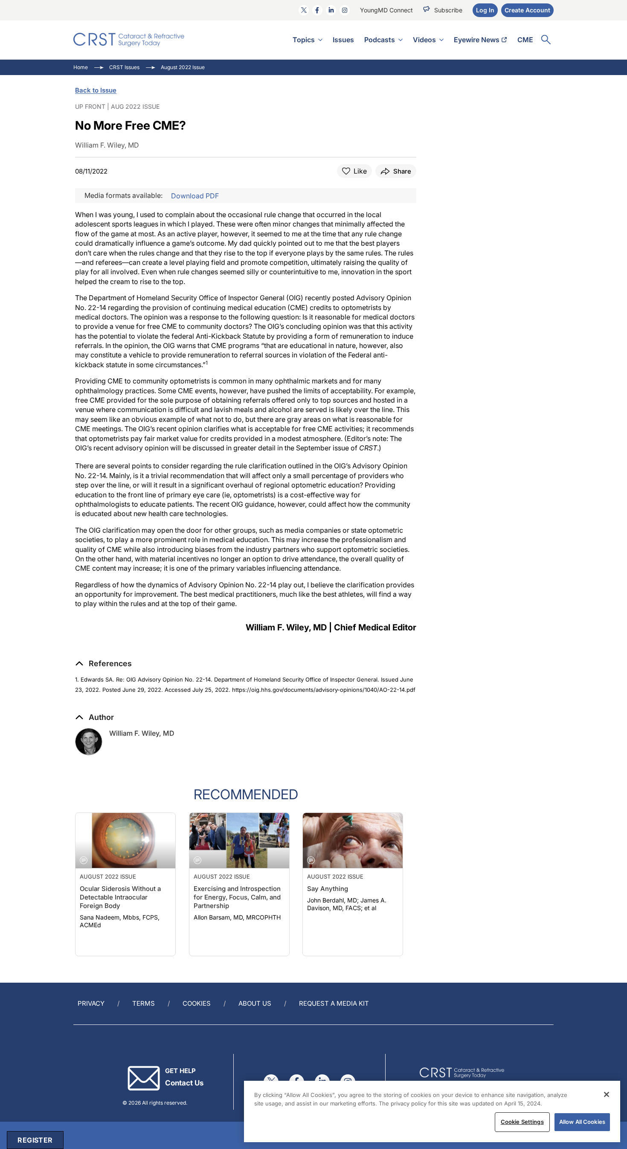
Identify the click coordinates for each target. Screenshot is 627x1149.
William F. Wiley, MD (141, 733)
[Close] (606, 1094)
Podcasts (379, 39)
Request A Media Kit (334, 1003)
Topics (304, 39)
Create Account (527, 10)
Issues (343, 39)
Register (34, 1140)
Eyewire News (476, 39)
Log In (485, 10)
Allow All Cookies (582, 1121)
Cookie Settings (522, 1121)
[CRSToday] (129, 39)
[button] (103, 663)
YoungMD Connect (386, 10)
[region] (432, 1111)
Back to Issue (95, 90)
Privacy (91, 1003)
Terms (143, 1003)
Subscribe (448, 10)
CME (525, 39)
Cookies (197, 1003)
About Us (254, 1003)
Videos (424, 39)
